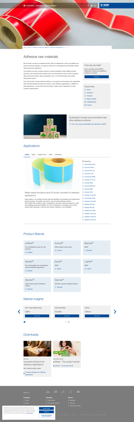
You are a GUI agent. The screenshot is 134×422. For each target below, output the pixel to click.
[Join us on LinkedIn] (47, 392)
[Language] (91, 6)
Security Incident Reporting (85, 414)
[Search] (88, 6)
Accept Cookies (46, 408)
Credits (58, 414)
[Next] (115, 312)
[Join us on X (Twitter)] (70, 392)
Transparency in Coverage (100, 414)
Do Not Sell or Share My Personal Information (46, 416)
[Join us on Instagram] (63, 392)
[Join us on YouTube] (78, 392)
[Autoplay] (24, 322)
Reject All (46, 411)
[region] (28, 412)
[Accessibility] (95, 6)
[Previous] (19, 312)
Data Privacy (66, 414)
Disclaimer (74, 414)
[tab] (27, 154)
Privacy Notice (30, 413)
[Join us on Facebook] (55, 392)
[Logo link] (105, 5)
